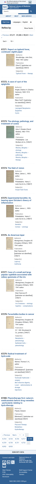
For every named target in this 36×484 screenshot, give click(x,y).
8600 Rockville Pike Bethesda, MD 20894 (25, 461)
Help (16, 16)
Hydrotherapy (19, 429)
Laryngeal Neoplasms (22, 108)
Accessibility (23, 472)
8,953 (11, 446)
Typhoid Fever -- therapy (24, 73)
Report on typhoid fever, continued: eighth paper (15, 50)
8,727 (24, 439)
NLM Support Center (25, 470)
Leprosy (17, 262)
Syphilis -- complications (24, 306)
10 (12, 41)
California (17, 264)
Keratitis (18, 224)
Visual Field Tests (21, 190)
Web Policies (6, 470)
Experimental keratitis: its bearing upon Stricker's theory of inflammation (16, 200)
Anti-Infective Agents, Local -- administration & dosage (23, 385)
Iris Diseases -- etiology (24, 303)
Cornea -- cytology (21, 227)
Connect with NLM (8, 458)
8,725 (11, 439)
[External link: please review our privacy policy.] (4, 462)
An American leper (16, 235)
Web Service (27, 16)
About (8, 16)
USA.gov (23, 481)
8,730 (11, 443)
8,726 (17, 439)
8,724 (4, 439)
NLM (11, 481)
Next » (14, 435)
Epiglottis (18, 111)
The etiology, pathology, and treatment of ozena (17, 122)
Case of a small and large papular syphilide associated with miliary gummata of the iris (16, 274)
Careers (21, 474)
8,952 (4, 446)
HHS (18, 481)
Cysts (17, 113)
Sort (4, 41)
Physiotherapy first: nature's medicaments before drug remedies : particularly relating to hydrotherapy (17, 402)
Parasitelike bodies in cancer (21, 314)
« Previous (5, 35)
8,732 (24, 443)
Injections (18, 390)
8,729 (4, 443)
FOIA (4, 472)
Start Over (6, 22)
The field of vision (16, 168)
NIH (15, 481)
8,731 (17, 443)
